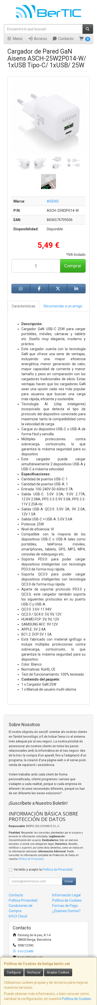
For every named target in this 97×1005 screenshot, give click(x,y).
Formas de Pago (65, 906)
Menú (17, 38)
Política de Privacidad (31, 859)
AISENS (53, 201)
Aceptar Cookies (58, 972)
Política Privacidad (23, 900)
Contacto (65, 38)
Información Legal (66, 895)
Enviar (69, 881)
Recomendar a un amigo (63, 306)
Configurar (14, 972)
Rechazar (34, 972)
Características (23, 306)
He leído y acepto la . (43, 869)
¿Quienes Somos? (66, 911)
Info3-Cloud (18, 916)
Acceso (40, 38)
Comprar (72, 265)
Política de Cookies (76, 999)
